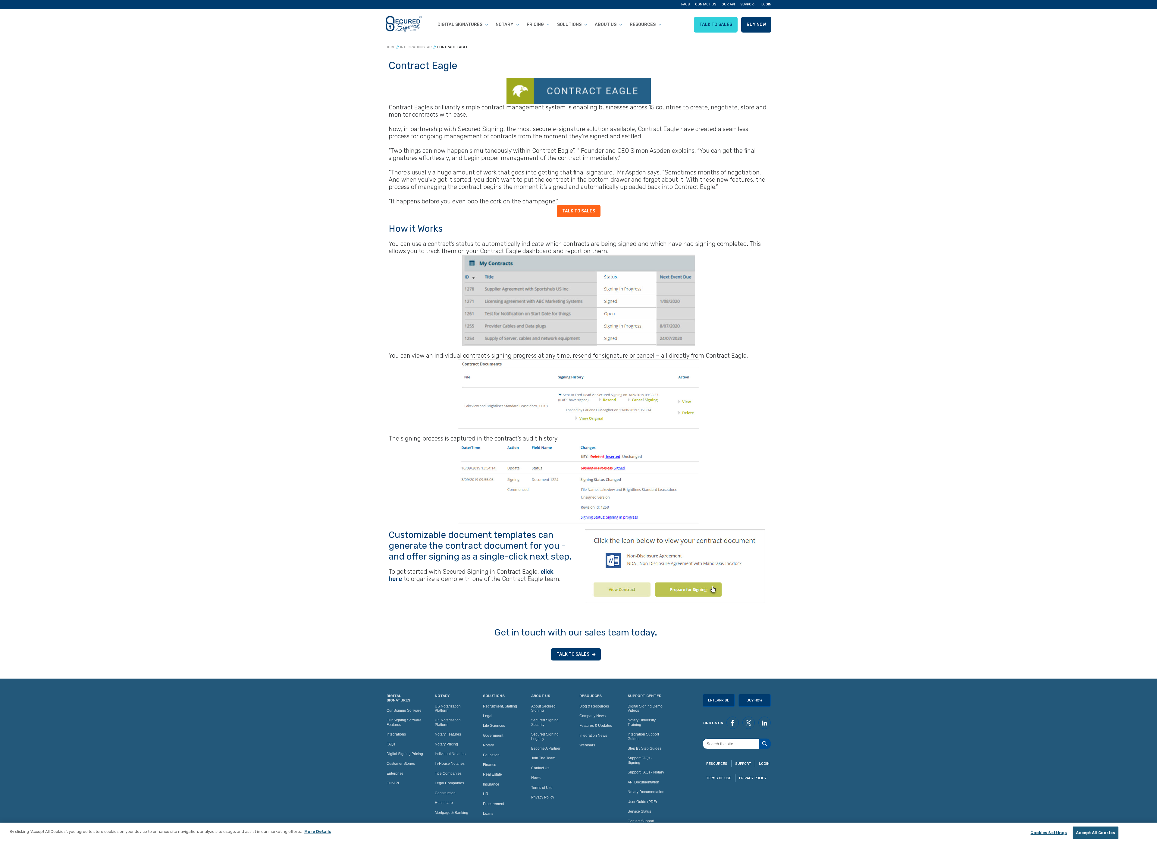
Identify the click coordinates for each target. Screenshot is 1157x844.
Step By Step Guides (644, 748)
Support (748, 4)
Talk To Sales (715, 24)
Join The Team (543, 758)
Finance (489, 765)
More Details (317, 831)
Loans (488, 813)
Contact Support (641, 821)
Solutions (569, 24)
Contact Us (705, 4)
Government (493, 735)
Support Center (644, 696)
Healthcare (444, 803)
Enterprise (395, 773)
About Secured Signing (543, 708)
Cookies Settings (1048, 832)
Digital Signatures (459, 24)
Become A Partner (545, 748)
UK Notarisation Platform (448, 722)
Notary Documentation (646, 792)
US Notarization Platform (448, 708)
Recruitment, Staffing (500, 706)
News (536, 778)
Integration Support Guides (643, 736)
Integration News (593, 735)
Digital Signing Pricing (405, 754)
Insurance (491, 784)
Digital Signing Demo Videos (645, 708)
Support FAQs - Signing (640, 760)
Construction (445, 793)
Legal (487, 716)
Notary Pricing (446, 744)
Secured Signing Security (545, 722)
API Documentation (643, 782)
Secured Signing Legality (545, 736)
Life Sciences (494, 725)
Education (491, 755)
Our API (728, 4)
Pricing (535, 24)
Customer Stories (401, 763)
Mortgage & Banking (451, 813)
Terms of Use (542, 788)
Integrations (396, 734)
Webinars (587, 745)
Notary (504, 24)
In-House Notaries (450, 763)
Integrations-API (416, 47)
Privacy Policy (542, 797)
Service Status (639, 811)
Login (766, 4)
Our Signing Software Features (404, 722)
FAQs (685, 4)
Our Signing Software (404, 710)
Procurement (493, 804)
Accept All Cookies (1095, 832)
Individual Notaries (450, 754)
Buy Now (756, 24)
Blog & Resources (594, 706)
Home (390, 47)
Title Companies (448, 773)
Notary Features (448, 734)
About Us (605, 24)
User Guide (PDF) (642, 802)
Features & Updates (595, 725)
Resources (643, 24)
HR (485, 794)
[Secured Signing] (404, 24)
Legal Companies (449, 783)
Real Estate (492, 774)
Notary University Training (642, 722)
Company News (592, 716)
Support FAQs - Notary (646, 772)
